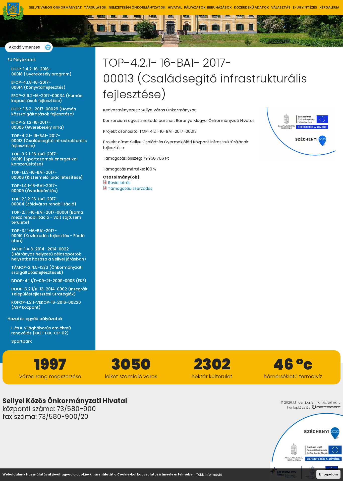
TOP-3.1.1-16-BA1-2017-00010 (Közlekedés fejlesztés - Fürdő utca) (48, 235)
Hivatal (175, 7)
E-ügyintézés (305, 7)
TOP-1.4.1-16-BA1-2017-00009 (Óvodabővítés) (34, 188)
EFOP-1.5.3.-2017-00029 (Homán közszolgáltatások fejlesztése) (43, 112)
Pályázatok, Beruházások (208, 7)
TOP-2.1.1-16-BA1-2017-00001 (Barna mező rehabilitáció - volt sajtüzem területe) (47, 217)
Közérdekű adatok (251, 7)
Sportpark (21, 341)
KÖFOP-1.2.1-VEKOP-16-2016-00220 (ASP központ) (46, 305)
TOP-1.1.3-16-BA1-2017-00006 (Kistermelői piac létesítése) (47, 175)
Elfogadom (328, 474)
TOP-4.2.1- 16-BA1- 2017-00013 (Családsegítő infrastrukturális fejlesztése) (49, 140)
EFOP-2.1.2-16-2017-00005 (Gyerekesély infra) (37, 125)
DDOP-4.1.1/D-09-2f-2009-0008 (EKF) (48, 280)
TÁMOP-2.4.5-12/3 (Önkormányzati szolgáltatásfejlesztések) (47, 270)
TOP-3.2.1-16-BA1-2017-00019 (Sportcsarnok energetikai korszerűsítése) (44, 159)
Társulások (95, 7)
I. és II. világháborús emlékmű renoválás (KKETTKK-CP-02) (41, 331)
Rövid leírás (119, 183)
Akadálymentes (24, 47)
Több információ (209, 474)
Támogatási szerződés (130, 188)
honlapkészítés (298, 407)
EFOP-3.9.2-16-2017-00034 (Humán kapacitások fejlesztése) (46, 98)
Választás (281, 7)
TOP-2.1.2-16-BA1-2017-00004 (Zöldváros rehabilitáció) (43, 202)
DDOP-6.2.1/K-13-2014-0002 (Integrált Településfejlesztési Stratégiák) (49, 292)
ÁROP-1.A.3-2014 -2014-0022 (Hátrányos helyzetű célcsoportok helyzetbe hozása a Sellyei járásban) (48, 254)
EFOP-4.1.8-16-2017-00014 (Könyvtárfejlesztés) (38, 85)
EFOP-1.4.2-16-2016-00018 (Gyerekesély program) (41, 72)
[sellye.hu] (13, 11)
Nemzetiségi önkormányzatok (137, 7)
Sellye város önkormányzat (55, 7)
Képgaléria (329, 7)
